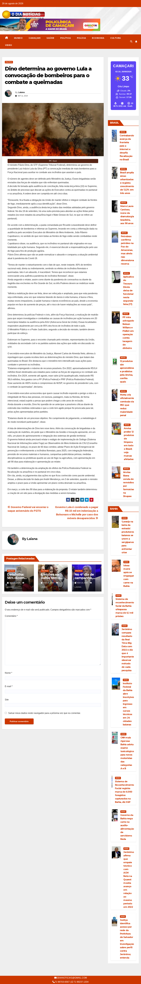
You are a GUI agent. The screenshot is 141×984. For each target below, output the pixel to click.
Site (7, 699)
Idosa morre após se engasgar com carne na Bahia (128, 575)
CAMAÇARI (34, 38)
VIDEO (8, 45)
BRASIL (123, 132)
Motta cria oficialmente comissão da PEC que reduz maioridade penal (127, 405)
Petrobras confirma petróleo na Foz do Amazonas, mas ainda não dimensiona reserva (127, 250)
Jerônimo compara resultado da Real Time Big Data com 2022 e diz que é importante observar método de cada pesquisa (128, 650)
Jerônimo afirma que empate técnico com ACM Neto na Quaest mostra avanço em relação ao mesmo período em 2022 (128, 879)
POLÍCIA (81, 38)
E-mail (9, 686)
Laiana (21, 92)
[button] (131, 41)
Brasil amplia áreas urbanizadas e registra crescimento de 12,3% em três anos (127, 182)
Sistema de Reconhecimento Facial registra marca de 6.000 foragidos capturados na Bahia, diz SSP (124, 791)
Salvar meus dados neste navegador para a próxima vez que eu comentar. (44, 713)
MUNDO (18, 38)
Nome (8, 673)
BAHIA (124, 518)
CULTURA (115, 38)
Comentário (11, 616)
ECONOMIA (98, 38)
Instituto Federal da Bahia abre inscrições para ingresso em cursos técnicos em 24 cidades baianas (128, 704)
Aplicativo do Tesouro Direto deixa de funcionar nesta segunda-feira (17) (128, 291)
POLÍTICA (65, 38)
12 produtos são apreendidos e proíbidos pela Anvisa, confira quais (127, 371)
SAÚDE (50, 38)
